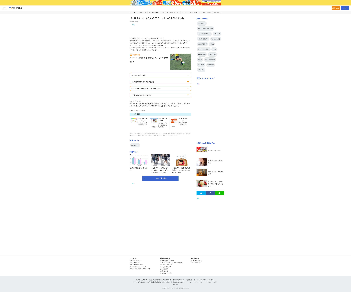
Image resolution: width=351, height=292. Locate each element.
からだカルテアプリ (166, 273)
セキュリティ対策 (211, 282)
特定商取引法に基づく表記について (160, 280)
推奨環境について (178, 280)
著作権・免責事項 (141, 280)
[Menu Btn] (4, 8)
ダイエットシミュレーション (138, 267)
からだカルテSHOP (196, 260)
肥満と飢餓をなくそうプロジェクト (140, 269)
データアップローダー (166, 264)
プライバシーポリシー (196, 282)
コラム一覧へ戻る (160, 178)
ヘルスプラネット (196, 262)
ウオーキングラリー (135, 260)
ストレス (184, 12)
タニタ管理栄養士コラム (156, 12)
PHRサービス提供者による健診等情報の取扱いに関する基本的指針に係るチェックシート (160, 282)
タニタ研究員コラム (173, 12)
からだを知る (207, 12)
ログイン (345, 8)
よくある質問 (164, 269)
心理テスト (142, 12)
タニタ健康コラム (135, 262)
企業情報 (175, 284)
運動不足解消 (218, 12)
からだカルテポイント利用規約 (203, 280)
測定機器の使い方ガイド (167, 260)
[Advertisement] (160, 30)
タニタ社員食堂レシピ (136, 264)
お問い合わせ (335, 8)
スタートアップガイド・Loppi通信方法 (171, 262)
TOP (135, 12)
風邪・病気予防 (195, 12)
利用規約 (189, 280)
